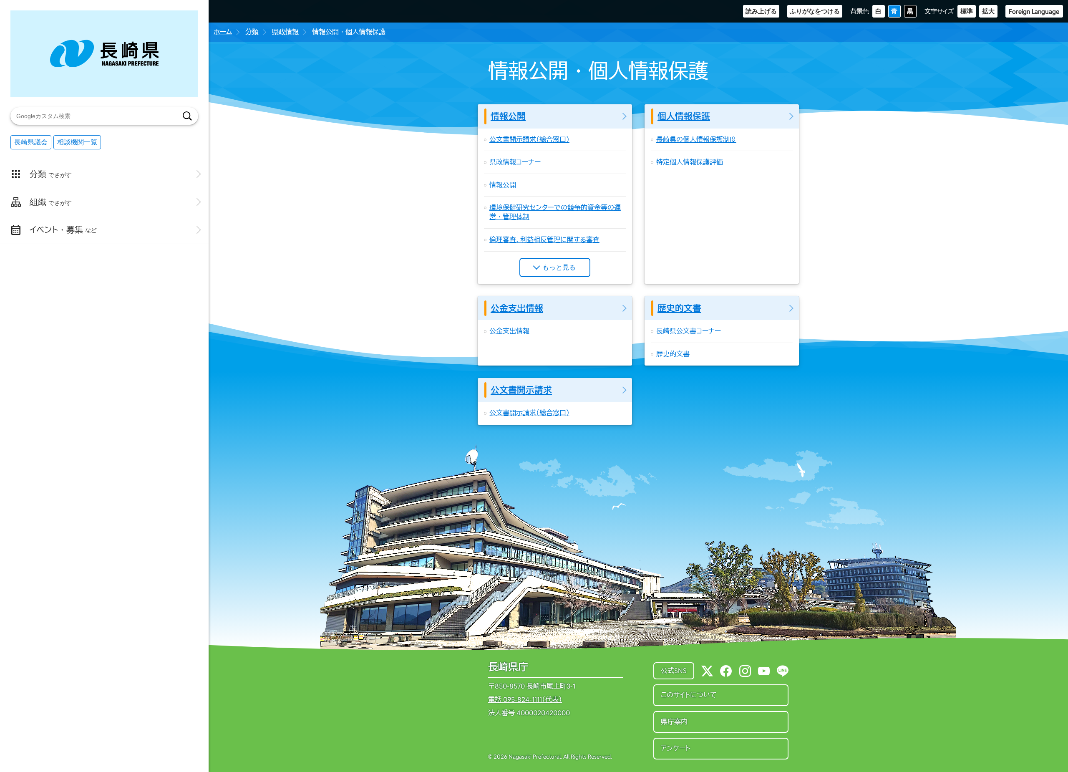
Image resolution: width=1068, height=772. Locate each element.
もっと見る (559, 267)
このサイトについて (689, 695)
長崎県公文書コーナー (688, 331)
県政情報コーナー (515, 162)
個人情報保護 (683, 116)
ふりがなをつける (815, 11)
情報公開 (508, 116)
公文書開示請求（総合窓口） (529, 139)
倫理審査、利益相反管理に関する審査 (544, 239)
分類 (252, 32)
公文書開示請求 (521, 390)
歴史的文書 (679, 308)
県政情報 (285, 32)
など (63, 230)
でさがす (51, 174)
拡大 (988, 11)
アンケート (675, 748)
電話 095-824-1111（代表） (525, 699)
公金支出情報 (517, 308)
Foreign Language (1034, 11)
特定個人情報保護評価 (689, 162)
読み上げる (761, 11)
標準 (966, 11)
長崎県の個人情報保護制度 (696, 139)
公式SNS (674, 670)
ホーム (223, 32)
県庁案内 (674, 721)
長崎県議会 (31, 142)
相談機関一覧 (77, 142)
